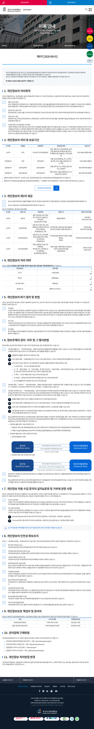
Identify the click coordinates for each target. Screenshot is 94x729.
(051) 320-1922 (56, 700)
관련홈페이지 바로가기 (81, 680)
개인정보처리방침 (38, 46)
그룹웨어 (54, 686)
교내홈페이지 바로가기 (7, 680)
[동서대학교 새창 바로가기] (21, 719)
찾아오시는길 (71, 686)
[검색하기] (86, 9)
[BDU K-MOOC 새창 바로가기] (51, 719)
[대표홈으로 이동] (11, 9)
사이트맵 (62, 686)
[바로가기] (77, 719)
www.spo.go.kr (31, 647)
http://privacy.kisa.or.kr (36, 644)
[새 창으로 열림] (39, 691)
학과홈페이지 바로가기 (27, 680)
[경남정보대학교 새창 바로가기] (36, 719)
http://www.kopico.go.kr (43, 641)
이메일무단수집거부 (36, 686)
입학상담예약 (25, 2)
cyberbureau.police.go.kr (36, 651)
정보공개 (47, 686)
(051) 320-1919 (44, 700)
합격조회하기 (72, 2)
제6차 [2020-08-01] (69, 46)
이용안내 (4, 46)
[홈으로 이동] (47, 711)
